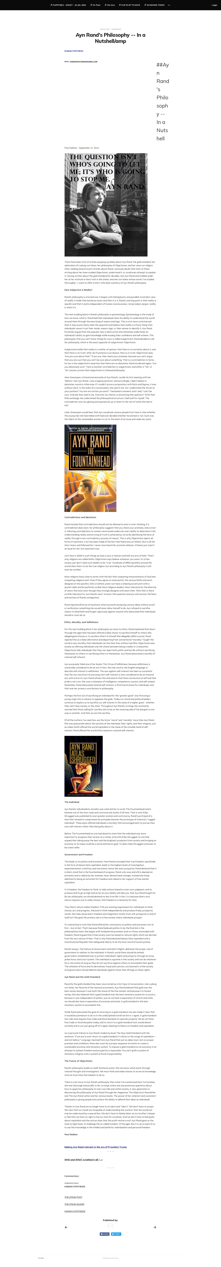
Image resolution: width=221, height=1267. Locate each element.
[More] (169, 5)
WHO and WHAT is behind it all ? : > (83, 1159)
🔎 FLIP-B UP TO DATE (129, 5)
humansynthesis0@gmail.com (83, 61)
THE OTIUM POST (73, 1197)
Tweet (117, 1234)
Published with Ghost (110, 1258)
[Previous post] (66, 1227)
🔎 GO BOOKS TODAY (154, 5)
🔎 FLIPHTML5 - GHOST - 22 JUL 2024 (68, 5)
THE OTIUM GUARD (74, 1204)
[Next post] (155, 1227)
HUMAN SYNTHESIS (74, 1211)
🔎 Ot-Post (95, 5)
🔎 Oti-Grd (109, 5)
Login (214, 5)
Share (105, 1234)
